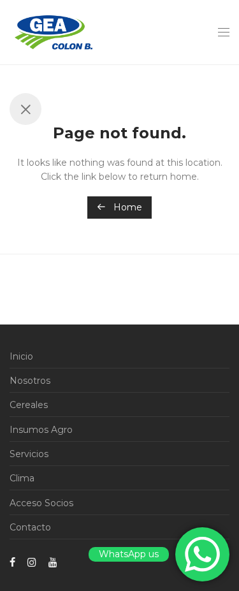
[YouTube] (53, 561)
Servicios (29, 454)
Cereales (29, 405)
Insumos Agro (41, 429)
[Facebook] (12, 561)
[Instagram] (31, 561)
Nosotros (30, 380)
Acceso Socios (41, 503)
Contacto (30, 527)
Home (126, 207)
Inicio (21, 356)
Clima (22, 478)
